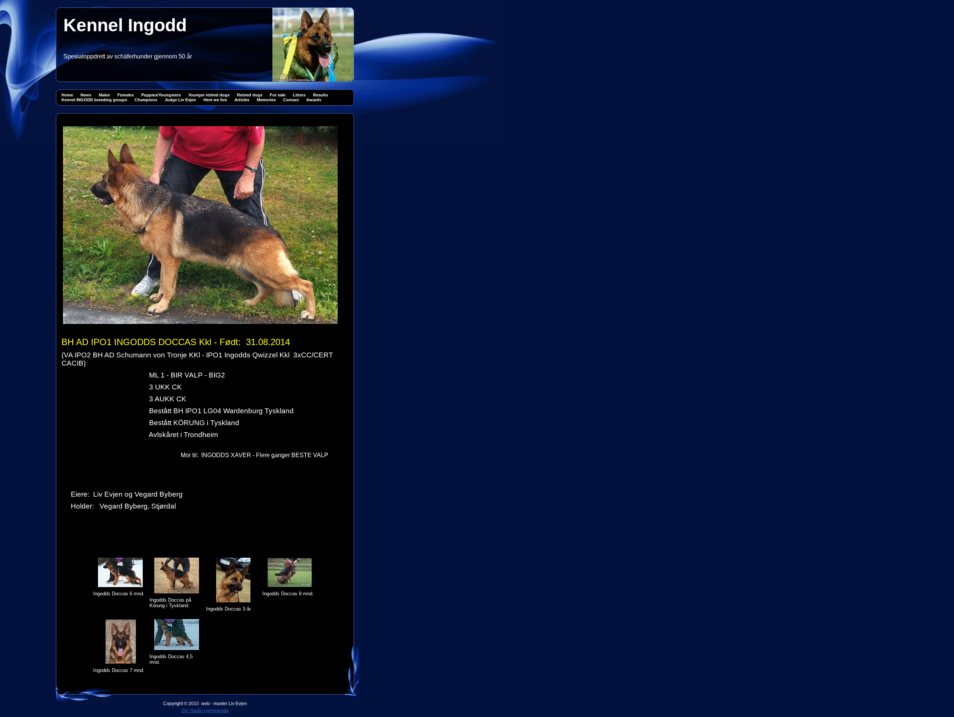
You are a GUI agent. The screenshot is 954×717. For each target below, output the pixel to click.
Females (125, 95)
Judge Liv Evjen (180, 100)
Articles (241, 100)
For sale (277, 95)
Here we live (215, 100)
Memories (266, 100)
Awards (313, 100)
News (85, 95)
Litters (299, 95)
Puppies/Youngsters (161, 95)
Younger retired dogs (209, 95)
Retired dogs (249, 95)
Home (67, 95)
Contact (291, 100)
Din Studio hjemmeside (205, 710)
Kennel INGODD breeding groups (94, 100)
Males (104, 95)
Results (320, 95)
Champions (146, 100)
